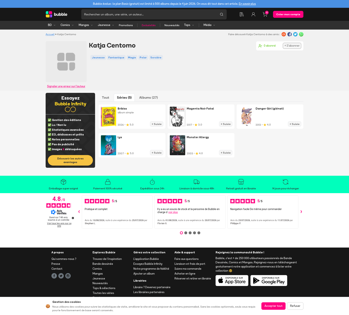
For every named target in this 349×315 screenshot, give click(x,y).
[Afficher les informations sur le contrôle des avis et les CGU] (72, 218)
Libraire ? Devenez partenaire (152, 287)
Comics (65, 25)
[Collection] (241, 14)
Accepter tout (273, 306)
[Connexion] (253, 14)
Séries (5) (124, 97)
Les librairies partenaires (149, 292)
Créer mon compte (288, 14)
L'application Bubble (146, 259)
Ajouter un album (144, 273)
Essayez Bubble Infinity (147, 263)
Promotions (126, 25)
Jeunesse (104, 25)
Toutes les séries (103, 293)
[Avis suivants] (301, 212)
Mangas (84, 25)
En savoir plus (247, 3)
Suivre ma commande (187, 268)
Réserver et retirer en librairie (192, 278)
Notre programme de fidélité (151, 268)
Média (207, 25)
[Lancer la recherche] (221, 14)
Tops (187, 25)
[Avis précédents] (78, 212)
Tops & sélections (104, 288)
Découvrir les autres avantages (70, 160)
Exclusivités (149, 25)
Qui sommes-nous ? (63, 259)
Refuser (295, 306)
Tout (105, 97)
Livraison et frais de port (189, 263)
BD (50, 25)
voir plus (173, 212)
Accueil (50, 34)
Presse (55, 263)
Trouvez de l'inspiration (107, 259)
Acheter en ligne (184, 273)
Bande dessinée (103, 263)
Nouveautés (172, 25)
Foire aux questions (186, 259)
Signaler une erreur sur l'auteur (66, 86)
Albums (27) (148, 97)
